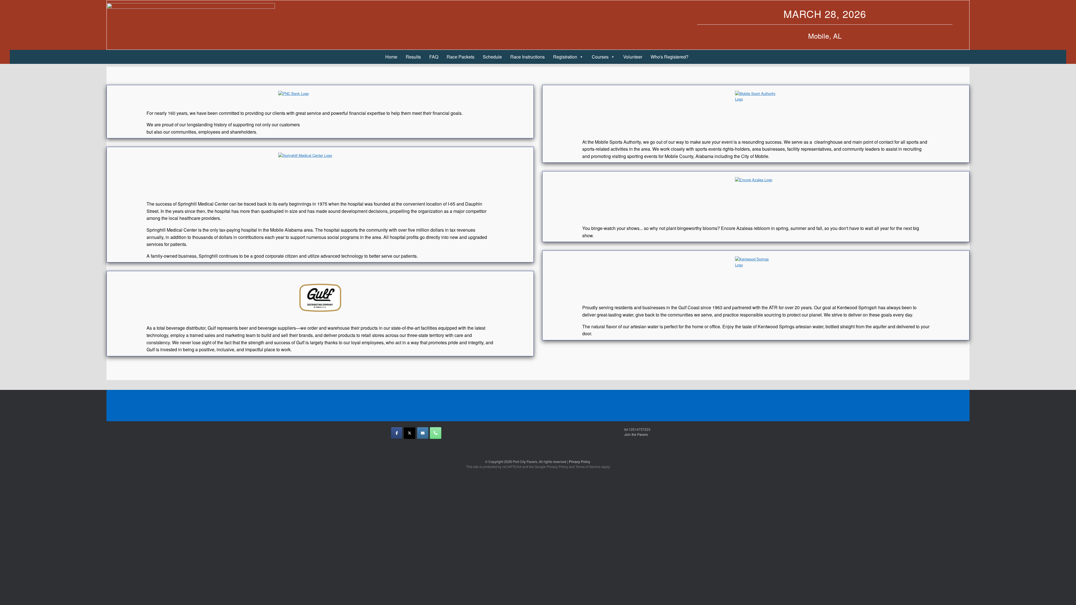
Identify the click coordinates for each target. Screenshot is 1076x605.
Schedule (492, 56)
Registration (565, 56)
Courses (600, 56)
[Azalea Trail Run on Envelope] (422, 433)
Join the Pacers (636, 434)
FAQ (433, 56)
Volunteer (632, 56)
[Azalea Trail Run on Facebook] (396, 433)
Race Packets (460, 56)
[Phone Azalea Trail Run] (435, 433)
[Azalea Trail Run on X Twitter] (409, 433)
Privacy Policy (580, 461)
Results (413, 56)
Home (391, 56)
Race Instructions (527, 56)
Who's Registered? (669, 56)
